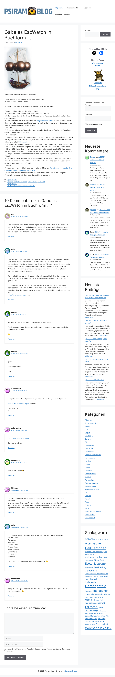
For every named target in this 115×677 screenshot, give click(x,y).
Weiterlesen (89, 317)
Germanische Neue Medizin (96, 574)
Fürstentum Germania (20, 182)
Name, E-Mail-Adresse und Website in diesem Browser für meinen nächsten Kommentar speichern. (39, 650)
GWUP (95, 576)
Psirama (88, 496)
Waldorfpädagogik (98, 621)
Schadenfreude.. (12, 184)
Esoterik (87, 8)
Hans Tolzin (104, 576)
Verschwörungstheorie (93, 511)
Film (86, 442)
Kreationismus (98, 597)
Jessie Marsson (32, 182)
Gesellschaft (89, 451)
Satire (15, 180)
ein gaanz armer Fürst (44, 121)
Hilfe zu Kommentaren (97, 86)
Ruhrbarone (102, 611)
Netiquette (98, 83)
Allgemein (59, 8)
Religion (88, 505)
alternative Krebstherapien (96, 552)
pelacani (93, 185)
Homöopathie (90, 458)
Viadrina (88, 621)
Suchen (88, 30)
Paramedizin (89, 480)
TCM (107, 616)
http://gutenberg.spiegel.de (18, 295)
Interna (87, 467)
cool (86, 429)
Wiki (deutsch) (97, 63)
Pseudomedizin (73, 8)
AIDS (97, 539)
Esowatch (10, 182)
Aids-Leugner (104, 539)
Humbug (88, 461)
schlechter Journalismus (95, 616)
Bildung (88, 426)
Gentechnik (91, 570)
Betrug (106, 557)
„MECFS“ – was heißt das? (94, 380)
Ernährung (89, 436)
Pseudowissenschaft (63, 15)
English (87, 433)
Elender (93, 157)
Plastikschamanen (91, 483)
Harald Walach (91, 579)
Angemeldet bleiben (94, 124)
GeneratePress (71, 671)
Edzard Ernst (99, 560)
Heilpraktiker (91, 582)
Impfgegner (100, 590)
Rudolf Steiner (91, 611)
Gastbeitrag (89, 445)
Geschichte (89, 448)
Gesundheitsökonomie (93, 455)
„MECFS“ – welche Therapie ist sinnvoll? (98, 160)
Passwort (88, 115)
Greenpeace (88, 576)
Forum (97, 65)
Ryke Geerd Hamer (91, 613)
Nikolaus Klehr (99, 600)
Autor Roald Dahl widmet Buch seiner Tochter (21, 186)
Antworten (11, 236)
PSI (86, 493)
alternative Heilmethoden (95, 545)
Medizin (88, 477)
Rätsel (87, 499)
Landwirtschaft (90, 474)
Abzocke (90, 539)
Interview (88, 470)
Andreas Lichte (89, 554)
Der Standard (89, 560)
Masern (89, 599)
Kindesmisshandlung (100, 594)
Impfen (87, 464)
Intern (87, 594)
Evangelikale (89, 567)
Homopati (23, 142)
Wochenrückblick (98, 628)
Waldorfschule (90, 515)
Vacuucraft (41, 182)
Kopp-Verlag (89, 597)
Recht (87, 502)
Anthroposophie (91, 423)
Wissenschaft (90, 518)
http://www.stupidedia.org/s (18, 404)
